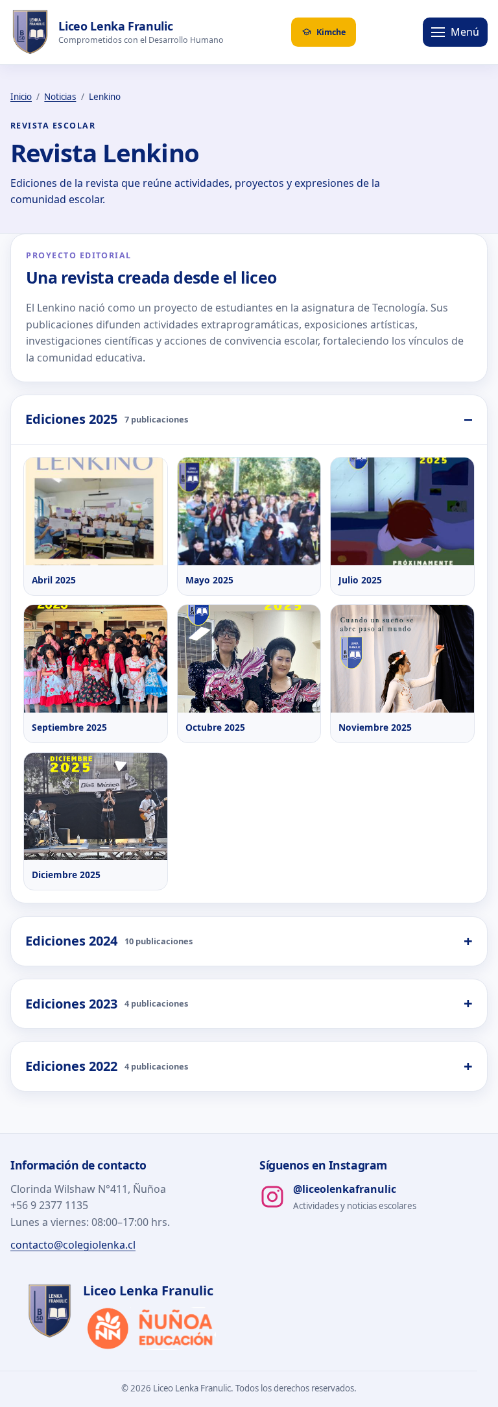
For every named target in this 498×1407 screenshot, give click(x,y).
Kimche (331, 32)
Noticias (60, 97)
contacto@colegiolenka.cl (73, 1245)
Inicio (21, 97)
